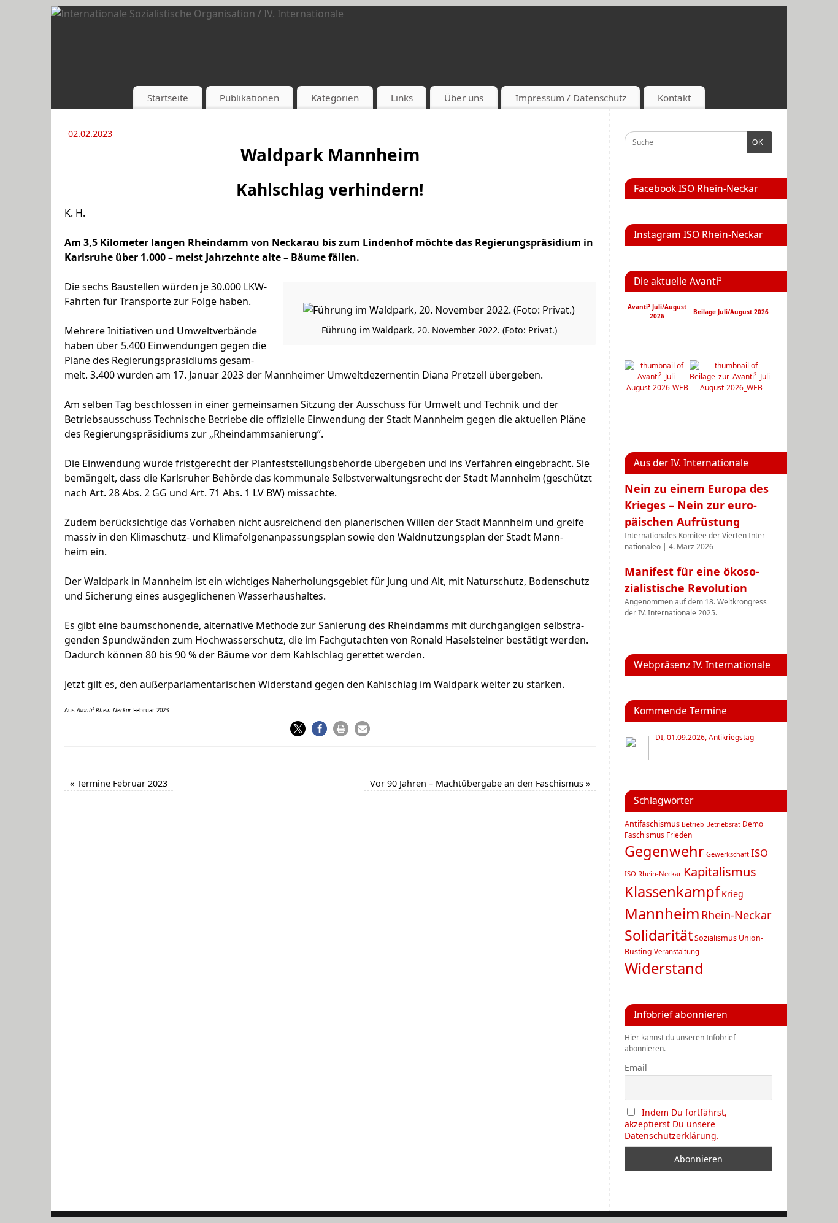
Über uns (463, 97)
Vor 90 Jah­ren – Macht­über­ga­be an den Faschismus (480, 783)
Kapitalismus (719, 871)
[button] (298, 728)
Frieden (679, 835)
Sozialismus (715, 938)
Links (402, 97)
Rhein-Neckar (736, 915)
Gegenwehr (664, 851)
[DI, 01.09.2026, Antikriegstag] (637, 748)
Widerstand (664, 968)
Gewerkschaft (727, 853)
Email (636, 1067)
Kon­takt (674, 97)
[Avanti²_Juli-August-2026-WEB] (657, 387)
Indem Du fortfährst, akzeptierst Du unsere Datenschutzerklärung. (676, 1123)
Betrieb (693, 824)
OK (755, 142)
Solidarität (659, 935)
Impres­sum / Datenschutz (570, 97)
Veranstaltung (676, 951)
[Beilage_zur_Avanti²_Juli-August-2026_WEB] (731, 387)
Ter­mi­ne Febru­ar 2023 (118, 783)
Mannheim (662, 913)
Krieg (732, 894)
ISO (759, 853)
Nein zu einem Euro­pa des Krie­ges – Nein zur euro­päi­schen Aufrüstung (697, 505)
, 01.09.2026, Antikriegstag (704, 738)
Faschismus (644, 834)
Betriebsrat (723, 823)
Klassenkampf (672, 891)
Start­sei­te (167, 97)
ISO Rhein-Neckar (653, 873)
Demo (752, 823)
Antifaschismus (652, 823)
